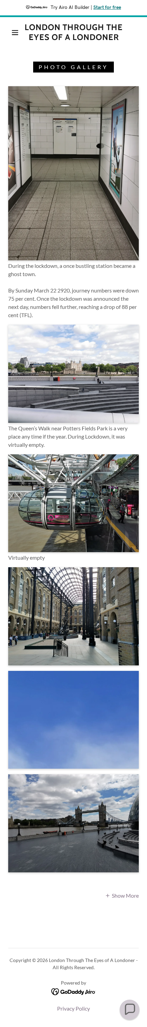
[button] (15, 32)
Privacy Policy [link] (73, 1008)
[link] (74, 32)
